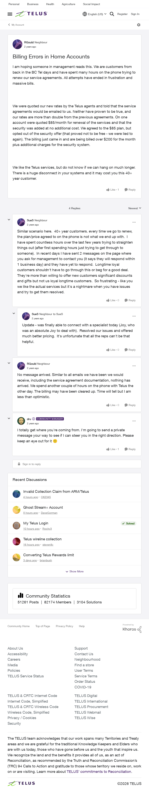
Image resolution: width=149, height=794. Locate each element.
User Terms (83, 670)
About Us (15, 648)
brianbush (46, 560)
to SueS (58, 314)
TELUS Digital (85, 695)
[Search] (112, 14)
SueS (30, 220)
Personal (14, 4)
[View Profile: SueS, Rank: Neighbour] (21, 222)
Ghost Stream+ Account (43, 507)
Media (13, 665)
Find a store (84, 665)
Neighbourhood (87, 659)
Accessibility (18, 654)
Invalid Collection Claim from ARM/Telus (56, 491)
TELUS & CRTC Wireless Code (33, 707)
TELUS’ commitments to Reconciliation (99, 771)
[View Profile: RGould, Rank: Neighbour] (17, 44)
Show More (76, 571)
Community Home (19, 626)
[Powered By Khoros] (132, 628)
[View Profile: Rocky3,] (16, 525)
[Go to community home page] (32, 14)
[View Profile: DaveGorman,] (16, 510)
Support (81, 648)
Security (14, 723)
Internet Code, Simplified (28, 701)
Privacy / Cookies (22, 718)
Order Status (84, 681)
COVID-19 (82, 687)
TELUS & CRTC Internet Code (32, 695)
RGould (29, 42)
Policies (14, 670)
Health (50, 4)
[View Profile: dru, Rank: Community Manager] (21, 421)
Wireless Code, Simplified (28, 712)
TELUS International (90, 701)
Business (32, 4)
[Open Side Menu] (10, 14)
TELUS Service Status (26, 676)
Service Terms (85, 676)
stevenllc (47, 544)
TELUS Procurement (91, 707)
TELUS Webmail (87, 712)
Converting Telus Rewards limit (48, 555)
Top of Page (43, 626)
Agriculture (68, 4)
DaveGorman (49, 512)
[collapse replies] (9, 219)
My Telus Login (35, 523)
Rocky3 (47, 528)
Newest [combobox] (134, 208)
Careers (14, 659)
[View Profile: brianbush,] (16, 557)
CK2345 (46, 497)
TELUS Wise (84, 718)
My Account (18, 24)
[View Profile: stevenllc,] (16, 541)
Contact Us (83, 654)
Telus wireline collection (42, 539)
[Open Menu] (138, 25)
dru (29, 419)
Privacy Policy (64, 626)
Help (82, 626)
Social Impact (91, 4)
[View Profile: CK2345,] (16, 494)
